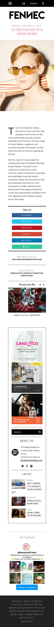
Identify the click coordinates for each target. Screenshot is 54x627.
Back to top (26, 621)
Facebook (27, 215)
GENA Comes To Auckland (34, 514)
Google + (27, 234)
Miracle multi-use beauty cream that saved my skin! (27, 273)
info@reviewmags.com (31, 460)
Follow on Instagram (27, 587)
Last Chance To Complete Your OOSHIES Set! (27, 487)
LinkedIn (27, 240)
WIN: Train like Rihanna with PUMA (27, 257)
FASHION (15, 26)
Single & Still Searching (27, 315)
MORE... (30, 480)
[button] (15, 566)
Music (29, 509)
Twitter (27, 221)
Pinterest (27, 228)
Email (27, 246)
